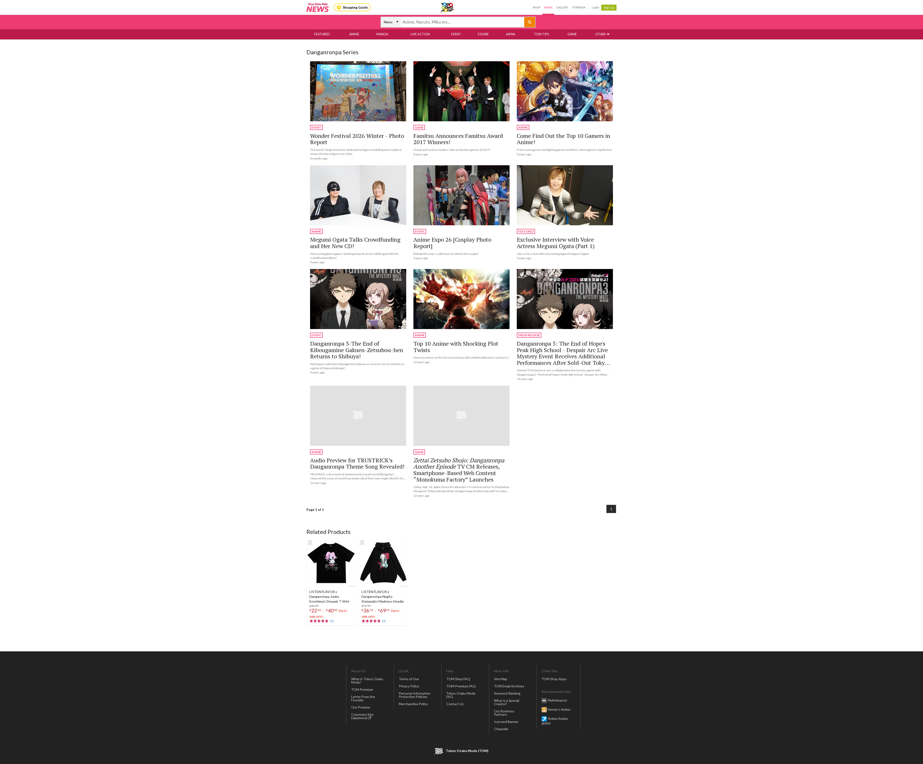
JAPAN (510, 34)
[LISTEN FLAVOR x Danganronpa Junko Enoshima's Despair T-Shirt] (331, 563)
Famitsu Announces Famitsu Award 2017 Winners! (458, 139)
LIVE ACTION (420, 34)
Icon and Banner (506, 722)
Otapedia (579, 7)
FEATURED (322, 34)
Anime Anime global (555, 720)
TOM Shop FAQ (458, 679)
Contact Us (455, 704)
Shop (536, 7)
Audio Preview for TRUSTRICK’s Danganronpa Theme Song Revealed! (357, 463)
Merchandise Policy (413, 704)
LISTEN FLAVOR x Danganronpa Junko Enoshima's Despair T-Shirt (329, 596)
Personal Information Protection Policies (414, 695)
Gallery (562, 7)
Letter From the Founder (363, 698)
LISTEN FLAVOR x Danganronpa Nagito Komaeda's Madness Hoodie (383, 596)
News (548, 7)
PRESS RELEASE (529, 335)
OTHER (600, 34)
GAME (572, 34)
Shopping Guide (355, 7)
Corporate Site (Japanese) (362, 716)
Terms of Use (409, 679)
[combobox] (462, 22)
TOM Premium (362, 689)
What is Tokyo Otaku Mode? (367, 680)
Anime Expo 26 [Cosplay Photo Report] (452, 243)
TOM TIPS (541, 34)
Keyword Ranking (507, 693)
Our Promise (360, 707)
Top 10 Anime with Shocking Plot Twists (455, 347)
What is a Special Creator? (506, 702)
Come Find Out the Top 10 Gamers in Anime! (563, 139)
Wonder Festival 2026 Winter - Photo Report (357, 139)
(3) (332, 621)
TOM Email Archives (509, 686)
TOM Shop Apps (554, 679)
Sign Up (609, 7)
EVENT (456, 34)
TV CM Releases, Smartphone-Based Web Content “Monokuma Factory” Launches (458, 469)
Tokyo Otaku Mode (448, 7)
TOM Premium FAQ (461, 686)
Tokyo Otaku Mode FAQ (460, 695)
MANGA (382, 34)
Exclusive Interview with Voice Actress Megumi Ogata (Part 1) (556, 243)
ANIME (354, 34)
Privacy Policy (409, 686)
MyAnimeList (557, 700)
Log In (595, 7)
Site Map (500, 679)
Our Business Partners (504, 712)
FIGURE (483, 34)
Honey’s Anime (559, 709)
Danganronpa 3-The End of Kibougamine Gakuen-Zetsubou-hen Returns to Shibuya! (356, 350)
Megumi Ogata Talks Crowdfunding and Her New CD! (355, 243)
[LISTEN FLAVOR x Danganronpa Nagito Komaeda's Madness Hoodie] (383, 563)
